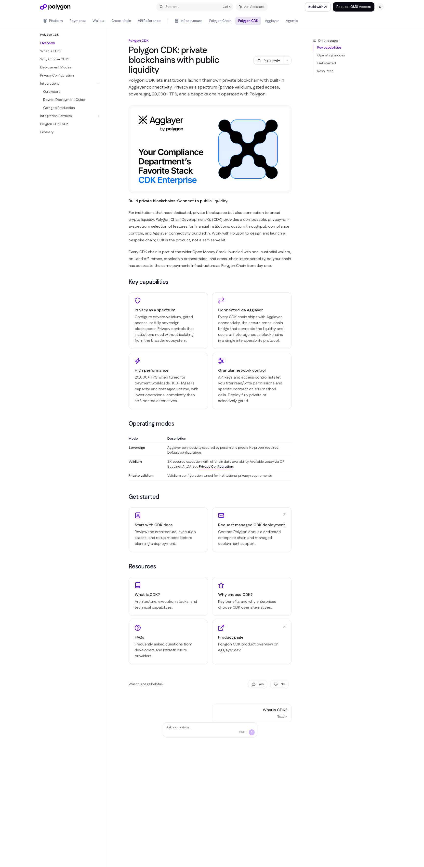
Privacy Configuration (216, 466)
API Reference (149, 20)
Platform (56, 20)
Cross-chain (121, 20)
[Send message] (252, 732)
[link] (168, 529)
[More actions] (287, 60)
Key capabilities (329, 47)
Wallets (99, 20)
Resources (325, 71)
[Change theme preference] (380, 7)
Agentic (292, 20)
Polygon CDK (248, 20)
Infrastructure (191, 20)
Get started (326, 63)
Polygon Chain (220, 20)
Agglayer (272, 20)
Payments (78, 20)
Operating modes (331, 55)
